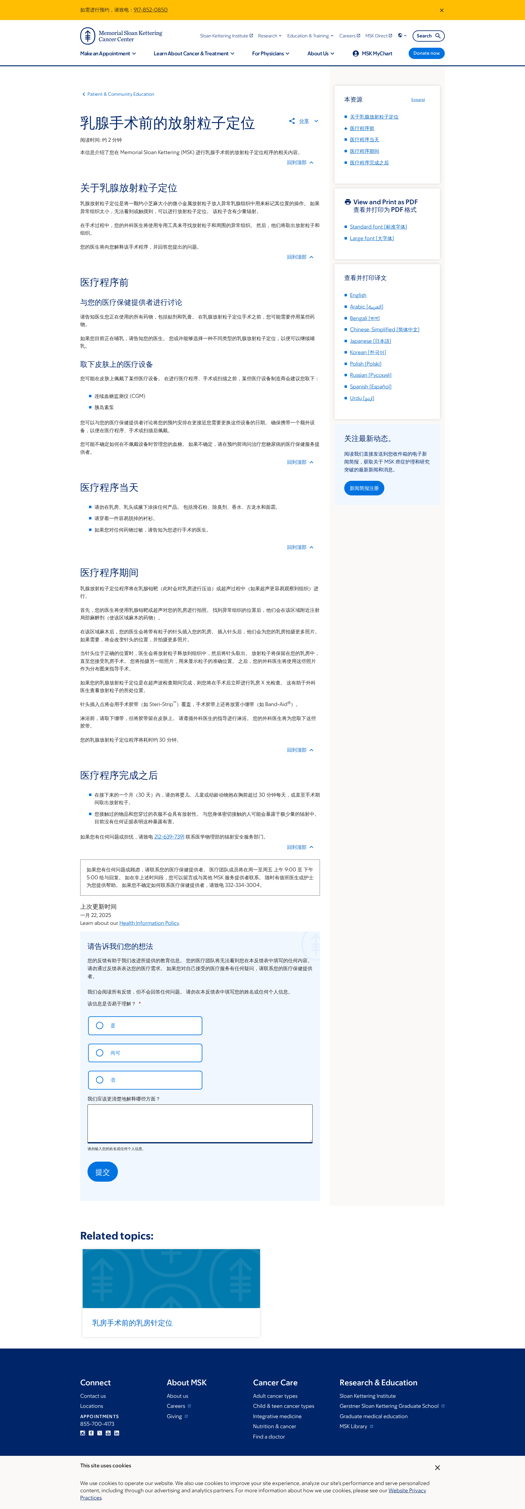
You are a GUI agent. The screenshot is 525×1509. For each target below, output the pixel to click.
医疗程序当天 (364, 139)
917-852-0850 (151, 10)
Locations (91, 1406)
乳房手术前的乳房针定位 (132, 1322)
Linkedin (116, 1433)
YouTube (108, 1433)
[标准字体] (378, 227)
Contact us (93, 1396)
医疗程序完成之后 (369, 163)
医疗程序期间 (364, 151)
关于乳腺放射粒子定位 (374, 117)
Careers (176, 1406)
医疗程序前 (362, 128)
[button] (270, 35)
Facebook (91, 1433)
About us (177, 1396)
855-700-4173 (97, 1424)
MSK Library (354, 1426)
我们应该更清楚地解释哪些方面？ (124, 1099)
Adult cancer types (275, 1396)
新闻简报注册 (364, 488)
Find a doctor (269, 1437)
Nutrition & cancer (274, 1426)
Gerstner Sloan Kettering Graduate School (390, 1406)
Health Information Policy (149, 923)
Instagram (82, 1433)
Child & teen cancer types (283, 1406)
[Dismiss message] (442, 10)
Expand (418, 99)
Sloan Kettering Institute (368, 1396)
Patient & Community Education (121, 94)
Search (424, 35)
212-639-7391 (169, 837)
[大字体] (372, 238)
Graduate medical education (374, 1416)
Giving (175, 1416)
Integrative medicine (277, 1416)
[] (366, 307)
